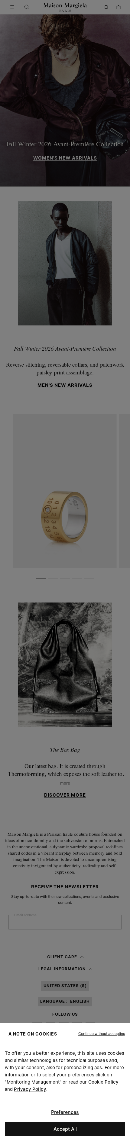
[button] (101, 1033)
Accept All (65, 1129)
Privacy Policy (30, 1089)
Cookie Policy (103, 1082)
